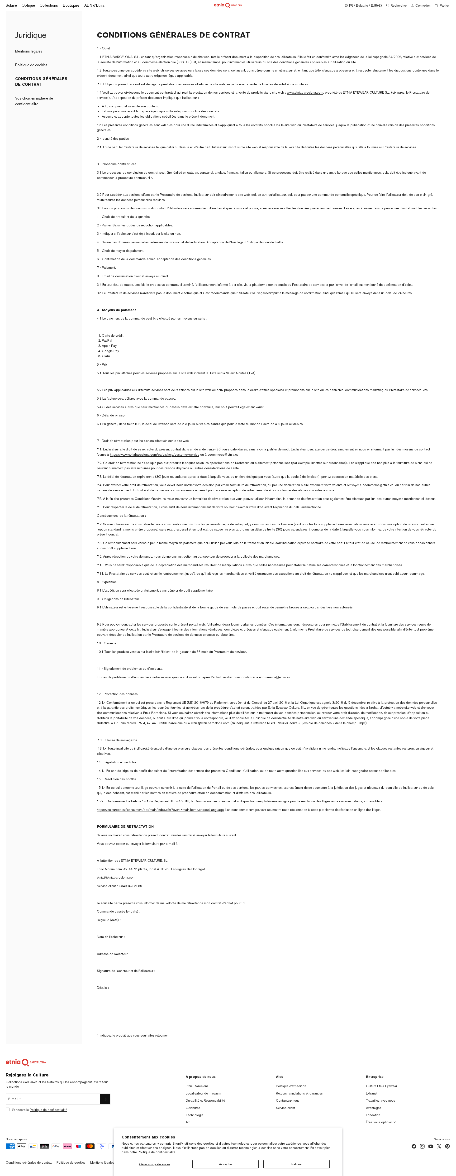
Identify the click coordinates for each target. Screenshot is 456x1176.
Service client (285, 1108)
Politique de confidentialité (156, 1152)
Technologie (194, 1115)
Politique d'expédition (291, 1086)
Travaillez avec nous (380, 1100)
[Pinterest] (447, 1146)
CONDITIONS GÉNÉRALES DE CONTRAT (41, 81)
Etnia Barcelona (197, 1086)
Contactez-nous (287, 1100)
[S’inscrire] (105, 1099)
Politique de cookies (31, 65)
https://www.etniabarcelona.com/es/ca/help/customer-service (154, 454)
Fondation (373, 1115)
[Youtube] (431, 1146)
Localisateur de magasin (203, 1093)
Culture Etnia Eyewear (381, 1086)
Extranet (371, 1093)
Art (188, 1122)
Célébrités (193, 1108)
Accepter (225, 1164)
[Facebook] (414, 1146)
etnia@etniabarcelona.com (210, 723)
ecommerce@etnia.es (378, 485)
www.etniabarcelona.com (305, 92)
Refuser (296, 1164)
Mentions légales (28, 51)
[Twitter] (439, 1146)
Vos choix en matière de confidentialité (34, 101)
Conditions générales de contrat (29, 1162)
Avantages (373, 1108)
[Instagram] (422, 1146)
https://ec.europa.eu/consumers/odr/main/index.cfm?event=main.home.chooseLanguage (160, 810)
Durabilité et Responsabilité (205, 1100)
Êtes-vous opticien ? (381, 1122)
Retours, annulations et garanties (299, 1093)
